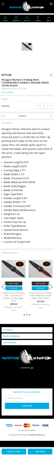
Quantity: (6, 106)
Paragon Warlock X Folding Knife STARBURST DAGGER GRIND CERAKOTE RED (40, 295)
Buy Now (13, 288)
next (51, 286)
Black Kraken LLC (38, 435)
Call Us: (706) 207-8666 (27, 372)
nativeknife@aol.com (27, 377)
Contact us (27, 382)
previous (3, 286)
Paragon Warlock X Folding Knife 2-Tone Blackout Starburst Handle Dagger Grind (13, 297)
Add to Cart (13, 283)
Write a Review (7, 92)
